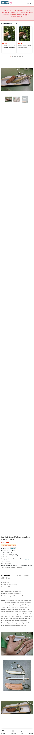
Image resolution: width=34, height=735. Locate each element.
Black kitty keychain (8, 47)
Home (2, 62)
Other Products (12, 565)
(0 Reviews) (5, 578)
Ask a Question (5, 561)
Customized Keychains (25, 565)
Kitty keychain (22, 47)
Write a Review (23, 575)
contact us (14, 14)
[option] (17, 79)
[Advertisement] (17, 522)
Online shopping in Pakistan (9, 600)
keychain (7, 567)
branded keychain (16, 567)
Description (5, 575)
